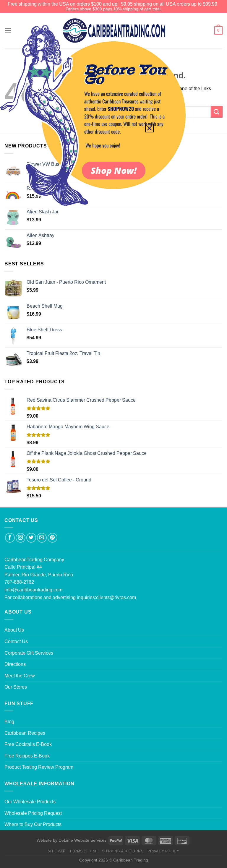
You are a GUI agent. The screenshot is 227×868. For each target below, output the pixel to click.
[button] (149, 128)
